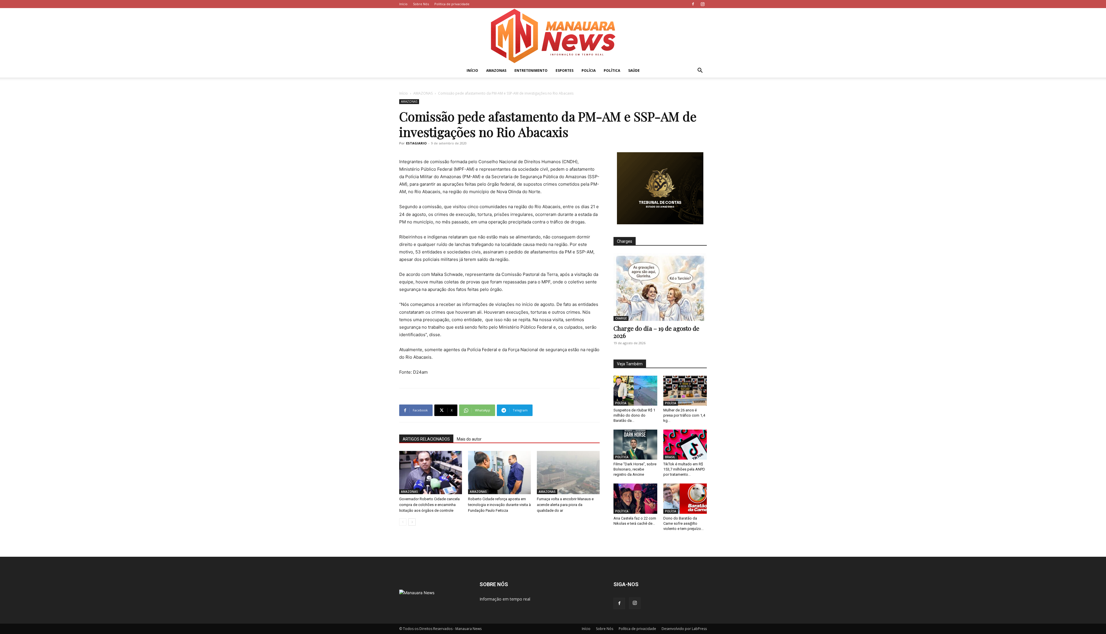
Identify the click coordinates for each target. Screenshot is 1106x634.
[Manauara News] (553, 36)
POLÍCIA (589, 70)
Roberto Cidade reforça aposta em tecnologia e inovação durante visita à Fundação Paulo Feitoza (499, 505)
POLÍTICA (612, 70)
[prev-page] (402, 522)
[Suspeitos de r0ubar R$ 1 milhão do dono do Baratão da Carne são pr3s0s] (635, 391)
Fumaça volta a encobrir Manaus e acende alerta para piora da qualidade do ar (565, 505)
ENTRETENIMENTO (531, 70)
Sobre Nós (421, 4)
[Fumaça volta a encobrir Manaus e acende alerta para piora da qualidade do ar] (568, 472)
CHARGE (621, 318)
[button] (700, 71)
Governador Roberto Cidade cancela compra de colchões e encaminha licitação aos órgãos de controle (429, 505)
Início (403, 4)
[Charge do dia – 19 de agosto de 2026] (660, 287)
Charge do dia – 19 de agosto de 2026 (656, 331)
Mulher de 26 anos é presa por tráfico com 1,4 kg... (684, 415)
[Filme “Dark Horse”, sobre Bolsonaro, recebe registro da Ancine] (635, 445)
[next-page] (412, 522)
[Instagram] (702, 4)
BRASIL (670, 457)
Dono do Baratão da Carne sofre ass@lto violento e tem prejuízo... (683, 523)
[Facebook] (693, 4)
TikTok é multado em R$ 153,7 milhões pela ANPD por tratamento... (684, 469)
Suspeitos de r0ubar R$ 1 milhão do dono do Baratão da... (634, 415)
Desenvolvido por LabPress (684, 628)
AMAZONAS (496, 70)
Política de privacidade (451, 4)
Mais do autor (469, 439)
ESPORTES (564, 70)
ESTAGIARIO (416, 143)
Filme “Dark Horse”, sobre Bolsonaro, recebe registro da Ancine (634, 469)
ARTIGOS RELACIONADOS (426, 439)
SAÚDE (634, 70)
